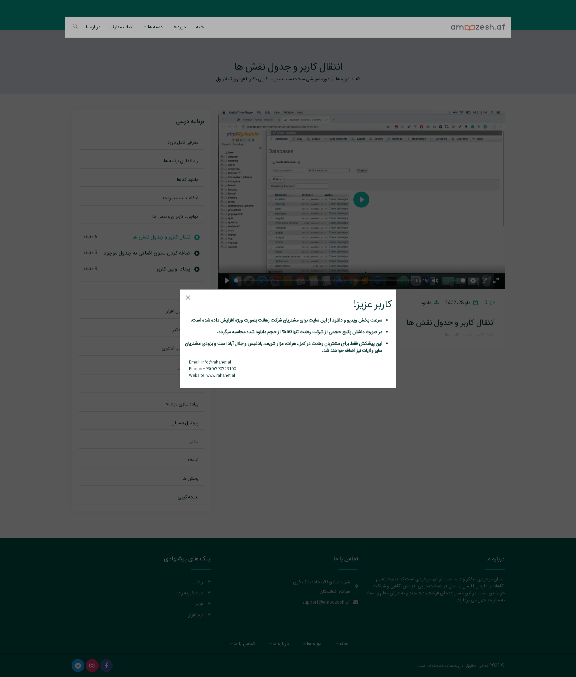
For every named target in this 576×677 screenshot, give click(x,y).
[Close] (187, 297)
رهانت (263, 320)
